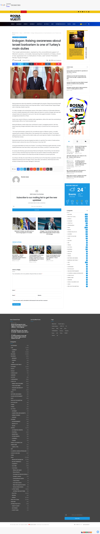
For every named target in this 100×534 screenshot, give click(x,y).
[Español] (91, 532)
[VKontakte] (48, 64)
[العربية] (86, 532)
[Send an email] (20, 60)
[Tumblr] (31, 64)
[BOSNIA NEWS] (15, 17)
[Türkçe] (84, 532)
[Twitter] (20, 64)
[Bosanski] (82, 532)
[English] (89, 532)
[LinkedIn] (26, 64)
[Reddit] (42, 64)
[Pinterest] (36, 64)
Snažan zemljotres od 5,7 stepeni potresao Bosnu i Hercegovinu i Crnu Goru (43, 11)
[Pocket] (58, 64)
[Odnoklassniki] (53, 64)
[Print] (51, 169)
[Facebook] (15, 64)
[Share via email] (47, 169)
